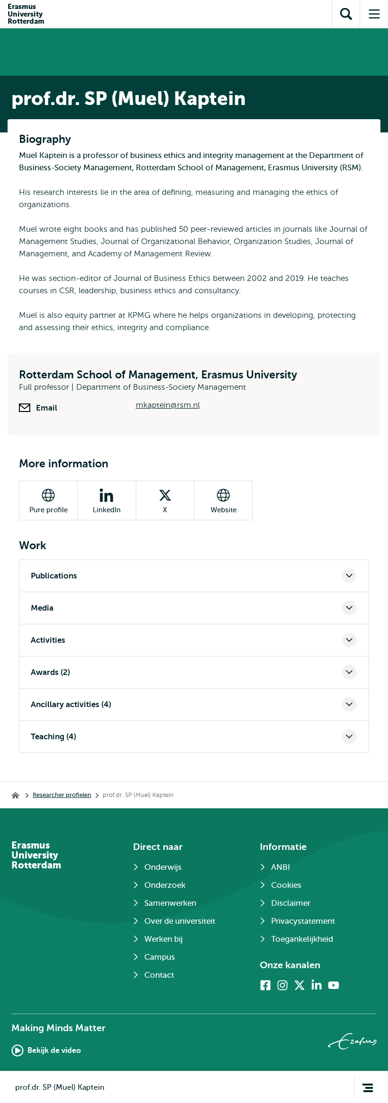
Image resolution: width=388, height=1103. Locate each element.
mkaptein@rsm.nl (168, 405)
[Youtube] (333, 985)
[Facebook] (265, 985)
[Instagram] (282, 985)
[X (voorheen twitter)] (299, 985)
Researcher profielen (62, 794)
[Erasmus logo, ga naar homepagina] (352, 1041)
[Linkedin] (316, 985)
